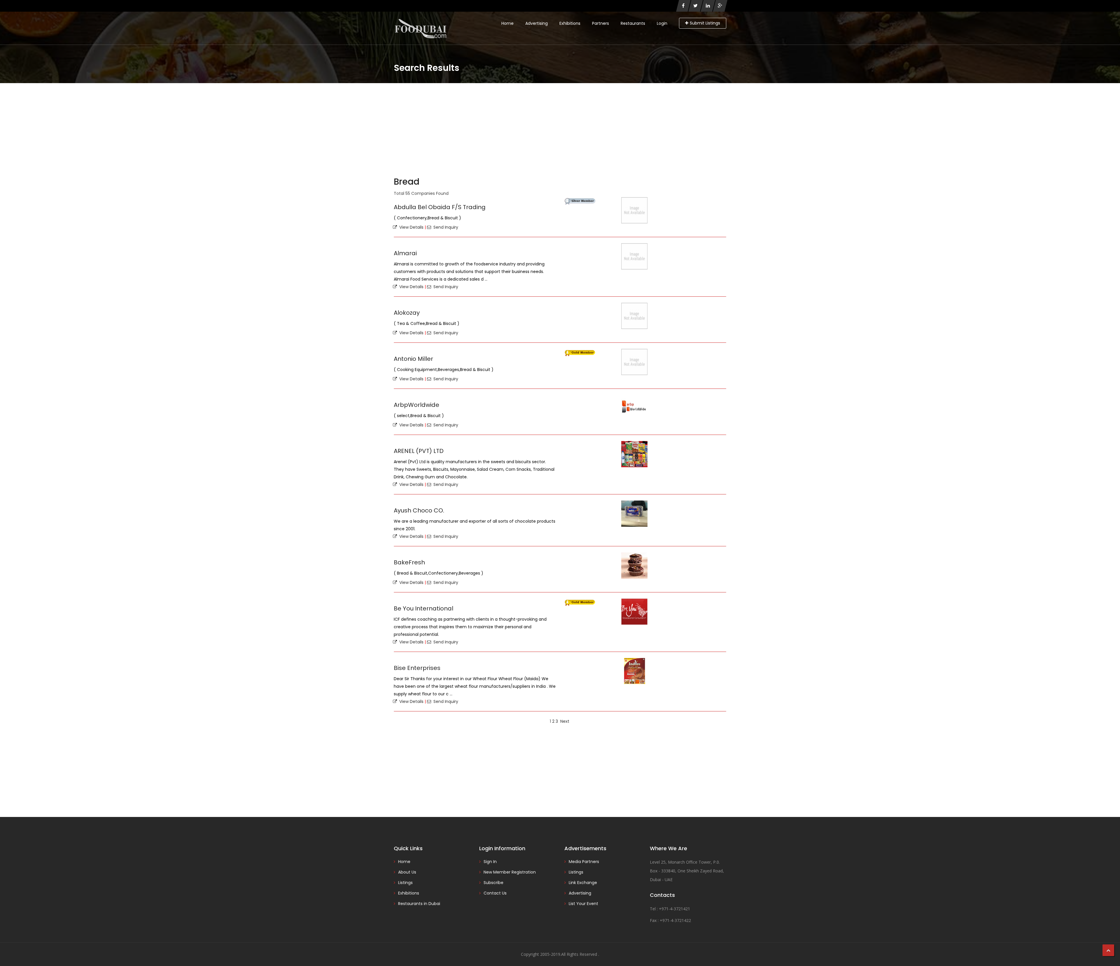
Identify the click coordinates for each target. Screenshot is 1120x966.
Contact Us (495, 893)
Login (662, 23)
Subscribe (493, 883)
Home (507, 23)
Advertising (536, 23)
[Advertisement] (560, 127)
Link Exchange (583, 883)
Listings (405, 883)
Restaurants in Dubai (419, 904)
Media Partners (584, 861)
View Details (410, 227)
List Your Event (583, 904)
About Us (407, 872)
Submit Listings (705, 23)
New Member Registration (510, 872)
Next (564, 721)
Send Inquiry (444, 227)
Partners (600, 23)
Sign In (490, 861)
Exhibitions (569, 23)
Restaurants (633, 23)
